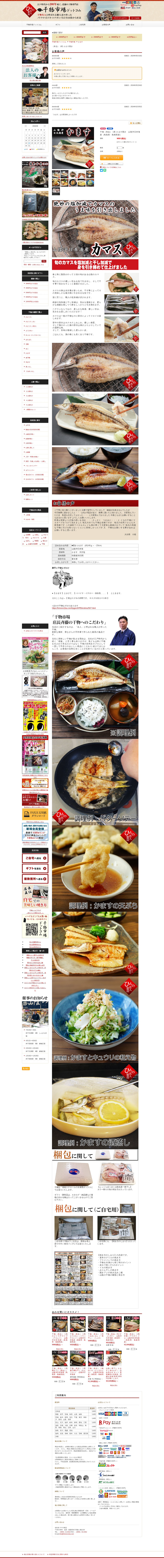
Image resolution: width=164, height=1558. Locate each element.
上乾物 (28, 515)
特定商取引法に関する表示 (58, 1554)
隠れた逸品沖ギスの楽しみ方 (35, 965)
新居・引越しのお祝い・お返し (36, 461)
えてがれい (29, 330)
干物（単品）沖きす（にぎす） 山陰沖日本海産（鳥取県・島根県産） (114, 1337)
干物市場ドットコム (34, 25)
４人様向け (29, 400)
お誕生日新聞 (32, 544)
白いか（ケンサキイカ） (34, 335)
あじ (27, 349)
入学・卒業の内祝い (32, 457)
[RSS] (26, 1069)
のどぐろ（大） (31, 321)
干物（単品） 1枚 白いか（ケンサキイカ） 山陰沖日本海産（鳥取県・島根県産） (96, 1372)
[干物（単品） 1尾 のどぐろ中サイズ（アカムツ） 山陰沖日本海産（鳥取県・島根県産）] (60, 1331)
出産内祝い (29, 443)
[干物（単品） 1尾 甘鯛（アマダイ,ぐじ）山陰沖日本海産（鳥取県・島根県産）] (132, 1331)
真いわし (28, 367)
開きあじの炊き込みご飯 (35, 963)
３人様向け (29, 396)
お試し (28, 541)
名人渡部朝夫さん (35, 944)
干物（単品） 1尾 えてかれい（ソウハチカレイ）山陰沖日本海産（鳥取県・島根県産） (78, 1338)
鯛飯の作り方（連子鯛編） (35, 957)
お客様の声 (106, 25)
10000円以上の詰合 (32, 301)
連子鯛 (28, 358)
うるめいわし (30, 371)
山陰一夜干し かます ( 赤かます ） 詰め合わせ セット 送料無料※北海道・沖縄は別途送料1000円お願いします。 (114, 1373)
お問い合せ (130, 25)
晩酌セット (29, 499)
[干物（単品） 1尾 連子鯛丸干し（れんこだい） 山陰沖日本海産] (78, 1365)
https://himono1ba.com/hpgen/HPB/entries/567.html (74, 608)
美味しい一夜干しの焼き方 (35, 955)
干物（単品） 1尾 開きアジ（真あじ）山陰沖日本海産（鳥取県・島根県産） (60, 1371)
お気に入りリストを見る (34, 631)
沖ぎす (28, 362)
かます (80, 42)
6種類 (37, 541)
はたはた (28, 339)
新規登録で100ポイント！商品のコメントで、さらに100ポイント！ (35, 843)
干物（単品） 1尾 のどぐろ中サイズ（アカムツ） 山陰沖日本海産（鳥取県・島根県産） (60, 1338)
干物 (43, 544)
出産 (44, 538)
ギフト (58, 25)
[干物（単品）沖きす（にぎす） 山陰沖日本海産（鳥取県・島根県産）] (114, 1331)
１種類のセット (31, 409)
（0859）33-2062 (81, 1532)
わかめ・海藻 (30, 519)
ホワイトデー (30, 470)
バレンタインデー (31, 466)
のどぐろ (28, 317)
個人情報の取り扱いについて (34, 1554)
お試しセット (30, 495)
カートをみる (135, 18)
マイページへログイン (120, 18)
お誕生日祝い (30, 434)
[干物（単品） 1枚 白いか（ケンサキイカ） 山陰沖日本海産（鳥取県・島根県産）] (96, 1365)
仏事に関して (30, 448)
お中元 (28, 425)
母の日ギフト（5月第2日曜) (35, 475)
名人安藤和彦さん (35, 942)
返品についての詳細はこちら (111, 167)
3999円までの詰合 (32, 283)
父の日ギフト (30, 479)
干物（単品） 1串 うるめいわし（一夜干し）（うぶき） (96, 1336)
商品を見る (59, 1349)
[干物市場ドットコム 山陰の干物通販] (52, 20)
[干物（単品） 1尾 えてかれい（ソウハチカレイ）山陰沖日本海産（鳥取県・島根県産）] (78, 1331)
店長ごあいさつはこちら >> (32, 116)
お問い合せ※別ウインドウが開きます (34, 157)
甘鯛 (27, 344)
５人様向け (29, 405)
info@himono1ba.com (66, 1534)
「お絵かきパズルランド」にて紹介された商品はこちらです (35, 733)
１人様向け (29, 387)
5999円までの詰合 (32, 292)
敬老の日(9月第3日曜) (33, 429)
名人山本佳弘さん (35, 947)
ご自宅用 (82, 25)
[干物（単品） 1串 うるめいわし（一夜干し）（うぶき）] (96, 1331)
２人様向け (29, 391)
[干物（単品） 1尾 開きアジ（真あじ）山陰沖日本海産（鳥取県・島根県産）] (60, 1365)
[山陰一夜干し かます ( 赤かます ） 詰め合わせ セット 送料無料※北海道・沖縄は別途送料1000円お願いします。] (114, 1365)
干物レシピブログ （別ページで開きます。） (35, 912)
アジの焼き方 (35, 960)
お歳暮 (28, 452)
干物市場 (72, 42)
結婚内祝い (29, 439)
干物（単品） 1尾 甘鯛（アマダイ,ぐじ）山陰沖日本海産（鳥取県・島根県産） (132, 1338)
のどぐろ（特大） (31, 326)
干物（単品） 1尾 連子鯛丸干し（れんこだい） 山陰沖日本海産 (78, 1371)
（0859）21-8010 (65, 1532)
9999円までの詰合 (32, 297)
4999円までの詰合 (32, 288)
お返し (37, 535)
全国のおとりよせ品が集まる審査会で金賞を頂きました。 (35, 791)
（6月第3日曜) (39, 479)
